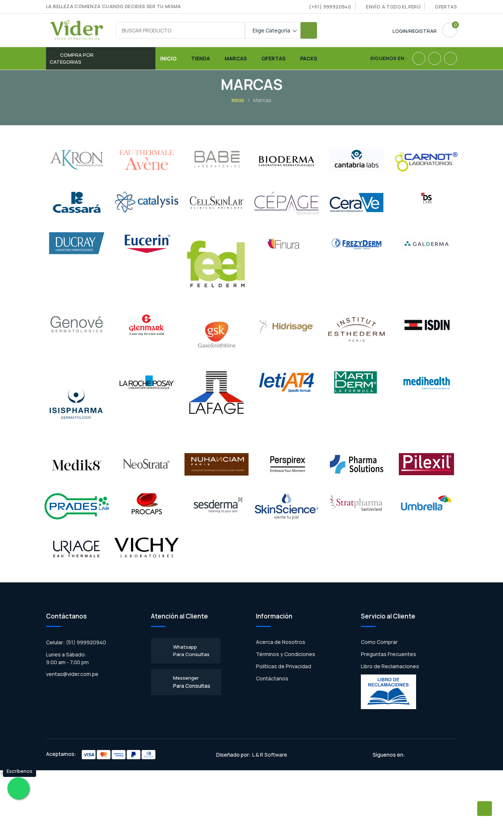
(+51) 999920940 (330, 7)
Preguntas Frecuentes (388, 654)
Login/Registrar (415, 31)
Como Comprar (379, 641)
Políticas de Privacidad (283, 666)
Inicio (168, 58)
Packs (308, 58)
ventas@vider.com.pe (72, 673)
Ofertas (446, 7)
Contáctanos (272, 678)
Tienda (200, 58)
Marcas (236, 58)
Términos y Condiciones (285, 654)
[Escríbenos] (18, 788)
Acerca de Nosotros (280, 641)
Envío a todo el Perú (393, 7)
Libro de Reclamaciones (390, 666)
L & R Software (269, 754)
